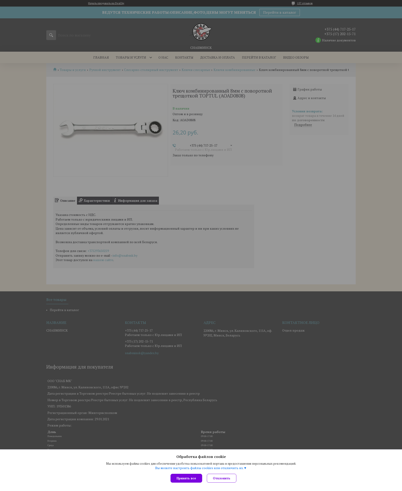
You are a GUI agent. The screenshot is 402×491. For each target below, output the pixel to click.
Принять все (186, 478)
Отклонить (221, 478)
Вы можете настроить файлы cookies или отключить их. (199, 468)
